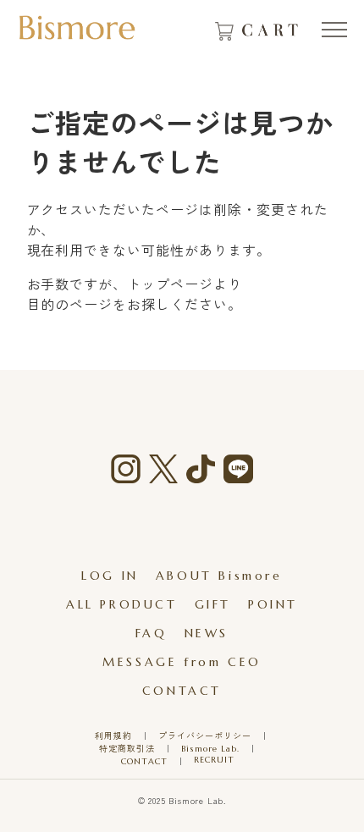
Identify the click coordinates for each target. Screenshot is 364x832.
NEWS (207, 633)
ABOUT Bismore (219, 575)
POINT (273, 604)
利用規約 (113, 735)
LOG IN (110, 575)
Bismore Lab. (210, 748)
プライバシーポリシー (204, 735)
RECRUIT (214, 759)
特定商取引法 (127, 748)
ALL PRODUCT (122, 604)
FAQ (151, 633)
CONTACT (182, 690)
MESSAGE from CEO (182, 661)
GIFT (213, 604)
